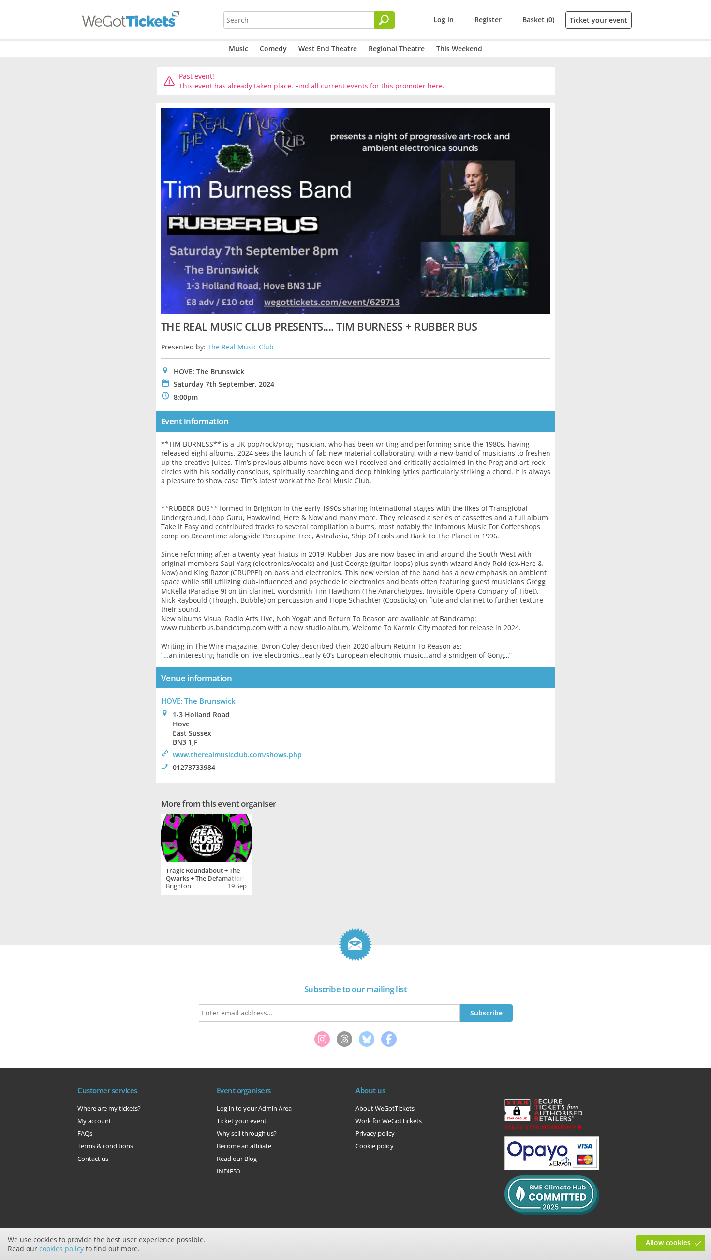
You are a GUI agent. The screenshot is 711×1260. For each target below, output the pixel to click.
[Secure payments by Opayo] (551, 1167)
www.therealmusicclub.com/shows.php (237, 754)
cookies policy (61, 1248)
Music (238, 48)
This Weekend (459, 48)
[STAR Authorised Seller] (543, 1128)
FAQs (84, 1133)
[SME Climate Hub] (551, 1212)
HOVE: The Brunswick (198, 701)
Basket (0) (538, 19)
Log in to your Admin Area (254, 1108)
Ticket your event (598, 20)
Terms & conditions (105, 1146)
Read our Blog (237, 1158)
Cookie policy (375, 1146)
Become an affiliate (244, 1146)
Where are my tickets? (109, 1108)
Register (488, 19)
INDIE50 (228, 1171)
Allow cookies (668, 1242)
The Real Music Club (240, 346)
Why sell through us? (247, 1133)
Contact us (92, 1158)
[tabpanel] (206, 853)
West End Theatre (327, 48)
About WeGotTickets (385, 1108)
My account (94, 1120)
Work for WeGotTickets (389, 1120)
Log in (443, 19)
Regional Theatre (397, 48)
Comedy (273, 48)
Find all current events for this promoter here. (369, 85)
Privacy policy (375, 1133)
